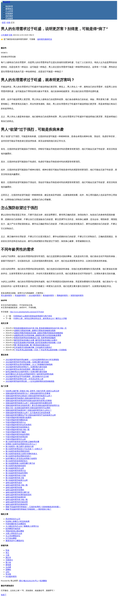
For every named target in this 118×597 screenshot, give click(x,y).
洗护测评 (9, 16)
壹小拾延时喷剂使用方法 (16, 471)
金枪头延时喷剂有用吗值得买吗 (18, 495)
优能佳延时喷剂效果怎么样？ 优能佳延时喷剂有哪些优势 (29, 403)
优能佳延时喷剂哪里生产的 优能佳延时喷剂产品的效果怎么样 (31, 415)
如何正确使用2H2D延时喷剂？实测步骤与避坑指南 (26, 372)
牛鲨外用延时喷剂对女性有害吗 (18, 425)
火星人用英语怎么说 (14, 533)
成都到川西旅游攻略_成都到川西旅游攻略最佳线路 (35, 330)
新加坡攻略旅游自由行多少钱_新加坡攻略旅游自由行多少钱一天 (40, 328)
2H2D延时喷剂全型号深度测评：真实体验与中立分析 (27, 376)
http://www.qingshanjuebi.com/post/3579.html (27, 312)
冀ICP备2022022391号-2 (28, 581)
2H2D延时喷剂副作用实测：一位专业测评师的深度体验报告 (30, 381)
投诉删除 (43, 581)
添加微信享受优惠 (8, 57)
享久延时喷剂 (6, 295)
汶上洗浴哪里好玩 (13, 536)
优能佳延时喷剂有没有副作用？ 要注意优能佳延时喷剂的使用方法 (32, 405)
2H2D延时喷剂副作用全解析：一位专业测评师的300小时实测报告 (32, 360)
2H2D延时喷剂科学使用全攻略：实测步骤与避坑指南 (27, 362)
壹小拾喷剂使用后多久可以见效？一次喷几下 (24, 449)
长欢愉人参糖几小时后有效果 (18, 521)
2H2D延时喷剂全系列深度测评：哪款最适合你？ (25, 369)
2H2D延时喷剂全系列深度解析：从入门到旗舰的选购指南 (29, 364)
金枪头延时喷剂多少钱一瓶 (17, 485)
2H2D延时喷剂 (35, 295)
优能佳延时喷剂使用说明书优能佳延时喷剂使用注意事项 (29, 401)
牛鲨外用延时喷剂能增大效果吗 (18, 417)
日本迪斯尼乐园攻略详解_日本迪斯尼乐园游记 (33, 347)
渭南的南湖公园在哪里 (15, 531)
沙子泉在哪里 (11, 538)
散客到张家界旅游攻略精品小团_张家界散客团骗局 (35, 338)
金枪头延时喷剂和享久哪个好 (18, 492)
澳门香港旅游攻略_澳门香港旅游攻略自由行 (32, 345)
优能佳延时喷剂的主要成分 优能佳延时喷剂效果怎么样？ (29, 396)
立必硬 (8, 567)
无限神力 (9, 560)
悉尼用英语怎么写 (13, 519)
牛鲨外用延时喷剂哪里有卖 (17, 420)
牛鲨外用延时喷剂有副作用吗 (18, 434)
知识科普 (9, 6)
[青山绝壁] (5, 2)
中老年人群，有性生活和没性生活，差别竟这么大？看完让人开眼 (40, 318)
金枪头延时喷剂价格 (14, 487)
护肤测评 (9, 13)
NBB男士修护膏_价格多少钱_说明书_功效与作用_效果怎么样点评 (32, 391)
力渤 (7, 555)
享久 (7, 553)
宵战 (7, 550)
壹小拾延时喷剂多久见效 (16, 475)
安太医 (8, 574)
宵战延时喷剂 (20, 295)
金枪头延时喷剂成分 (14, 483)
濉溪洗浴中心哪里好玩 (15, 541)
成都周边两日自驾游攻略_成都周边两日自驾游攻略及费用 (37, 335)
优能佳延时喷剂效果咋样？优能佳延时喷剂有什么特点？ (29, 410)
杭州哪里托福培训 (13, 529)
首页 (4, 23)
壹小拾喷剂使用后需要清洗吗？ (18, 456)
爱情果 (8, 565)
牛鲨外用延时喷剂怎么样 (16, 439)
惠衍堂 (8, 558)
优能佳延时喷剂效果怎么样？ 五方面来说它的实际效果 (28, 413)
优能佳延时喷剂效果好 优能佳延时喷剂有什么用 (25, 398)
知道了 (3, 595)
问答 (8, 23)
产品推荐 (9, 18)
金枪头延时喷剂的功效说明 (17, 502)
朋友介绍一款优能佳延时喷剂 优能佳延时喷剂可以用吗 (28, 408)
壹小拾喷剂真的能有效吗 (16, 466)
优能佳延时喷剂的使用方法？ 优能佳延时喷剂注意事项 (28, 393)
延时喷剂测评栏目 (44, 39)
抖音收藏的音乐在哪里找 (16, 524)
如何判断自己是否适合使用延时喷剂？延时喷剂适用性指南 (29, 374)
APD (7, 572)
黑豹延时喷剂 (62, 295)
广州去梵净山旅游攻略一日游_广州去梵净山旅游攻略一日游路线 (40, 350)
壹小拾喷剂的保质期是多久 (17, 461)
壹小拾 (8, 562)
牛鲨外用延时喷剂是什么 (16, 422)
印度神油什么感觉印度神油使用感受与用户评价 (32, 316)
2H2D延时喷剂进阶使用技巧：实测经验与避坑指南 (26, 367)
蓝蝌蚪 (8, 570)
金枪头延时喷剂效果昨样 (16, 497)
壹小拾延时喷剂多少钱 (15, 478)
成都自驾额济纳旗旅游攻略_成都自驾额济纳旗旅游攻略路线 (38, 333)
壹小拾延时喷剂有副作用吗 (17, 473)
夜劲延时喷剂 (48, 295)
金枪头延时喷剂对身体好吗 (17, 504)
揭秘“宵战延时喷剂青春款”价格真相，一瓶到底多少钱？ (28, 509)
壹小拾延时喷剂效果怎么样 (17, 480)
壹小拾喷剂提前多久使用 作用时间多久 (21, 454)
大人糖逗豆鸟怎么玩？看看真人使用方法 (22, 526)
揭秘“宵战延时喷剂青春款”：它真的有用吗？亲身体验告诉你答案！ (33, 507)
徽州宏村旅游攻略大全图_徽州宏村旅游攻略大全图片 (35, 340)
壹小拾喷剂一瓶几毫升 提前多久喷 (20, 446)
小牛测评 (4, 35)
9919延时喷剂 (11, 576)
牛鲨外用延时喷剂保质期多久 (18, 427)
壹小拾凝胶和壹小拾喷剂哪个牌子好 (20, 463)
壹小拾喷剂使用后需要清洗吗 (18, 451)
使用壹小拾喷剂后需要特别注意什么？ (21, 444)
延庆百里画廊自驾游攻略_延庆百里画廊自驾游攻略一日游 (37, 343)
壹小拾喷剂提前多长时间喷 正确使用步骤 (22, 442)
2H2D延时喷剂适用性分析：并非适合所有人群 (24, 379)
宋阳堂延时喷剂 (77, 295)
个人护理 (9, 11)
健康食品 (9, 9)
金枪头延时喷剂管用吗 (15, 490)
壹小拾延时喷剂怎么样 (15, 468)
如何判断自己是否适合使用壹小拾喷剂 (21, 458)
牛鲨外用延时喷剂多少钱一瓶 (18, 430)
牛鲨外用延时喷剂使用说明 (17, 437)
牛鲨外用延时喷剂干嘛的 (16, 432)
